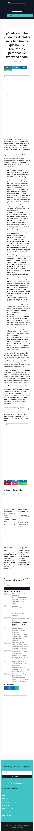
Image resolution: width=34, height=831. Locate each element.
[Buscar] (31, 15)
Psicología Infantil (7, 815)
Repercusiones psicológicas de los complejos (18, 630)
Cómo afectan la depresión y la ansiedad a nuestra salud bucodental (23, 550)
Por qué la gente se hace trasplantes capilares (23, 511)
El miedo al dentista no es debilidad (9, 510)
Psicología (5, 798)
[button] (8, 67)
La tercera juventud (18, 643)
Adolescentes (6, 805)
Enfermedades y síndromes (10, 802)
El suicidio (15, 606)
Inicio (3, 795)
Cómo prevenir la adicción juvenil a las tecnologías (19, 663)
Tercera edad (17, 61)
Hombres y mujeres (7, 808)
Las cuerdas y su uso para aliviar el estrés (9, 549)
